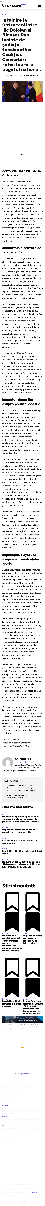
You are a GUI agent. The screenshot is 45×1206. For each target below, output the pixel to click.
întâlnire (33, 770)
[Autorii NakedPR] (7, 763)
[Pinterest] (25, 159)
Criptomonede (13, 1030)
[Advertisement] (22, 125)
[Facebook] (14, 159)
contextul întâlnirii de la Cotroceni (21, 785)
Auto (4, 838)
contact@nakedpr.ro (22, 1074)
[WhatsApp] (30, 159)
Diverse (5, 15)
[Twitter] (20, 159)
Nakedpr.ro (33, 1193)
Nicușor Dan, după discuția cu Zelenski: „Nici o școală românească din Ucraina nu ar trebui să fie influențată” (21, 864)
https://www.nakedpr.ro (23, 762)
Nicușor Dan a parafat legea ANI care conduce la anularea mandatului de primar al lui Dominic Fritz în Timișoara (20, 819)
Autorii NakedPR (30, 76)
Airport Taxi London (13, 1026)
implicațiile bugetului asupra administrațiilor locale (19, 796)
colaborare (22, 770)
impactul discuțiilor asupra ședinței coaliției (21, 791)
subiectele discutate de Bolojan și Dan (23, 788)
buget (13, 770)
